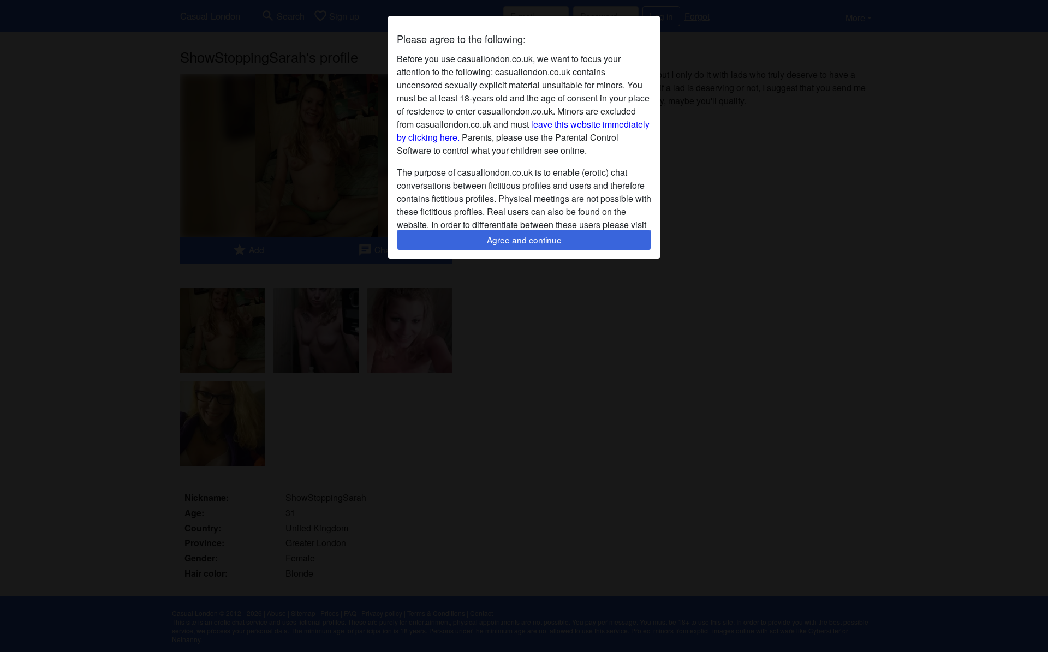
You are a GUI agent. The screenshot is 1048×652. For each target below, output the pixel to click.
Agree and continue (524, 240)
